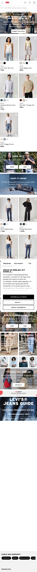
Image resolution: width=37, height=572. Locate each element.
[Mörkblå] (4, 224)
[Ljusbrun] (1, 63)
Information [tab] (18, 263)
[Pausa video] (35, 32)
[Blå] (1, 100)
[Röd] (21, 100)
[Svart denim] (24, 224)
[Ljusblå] (24, 63)
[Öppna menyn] (2, 2)
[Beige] (1, 224)
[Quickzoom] (16, 58)
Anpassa (17, 302)
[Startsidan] (8, 2)
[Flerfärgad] (24, 100)
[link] (25, 3)
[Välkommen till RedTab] (16, 394)
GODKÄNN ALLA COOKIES (18, 297)
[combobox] (20, 8)
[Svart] (4, 63)
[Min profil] (21, 394)
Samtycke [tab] (7, 263)
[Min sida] (25, 3)
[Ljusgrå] (21, 63)
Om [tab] (30, 263)
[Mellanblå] (4, 139)
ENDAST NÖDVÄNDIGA (18, 307)
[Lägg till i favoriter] (16, 38)
